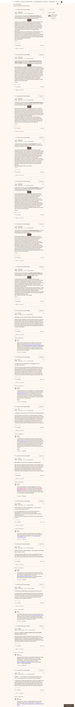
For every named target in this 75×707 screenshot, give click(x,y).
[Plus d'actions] (43, 340)
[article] (29, 29)
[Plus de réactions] (18, 43)
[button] (61, 2)
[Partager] (43, 12)
